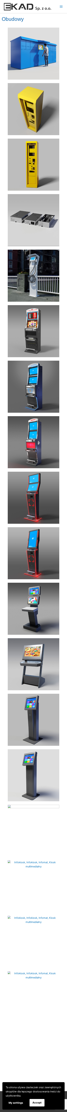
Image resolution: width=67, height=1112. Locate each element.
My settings (16, 1102)
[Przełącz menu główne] (61, 6)
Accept (37, 1102)
